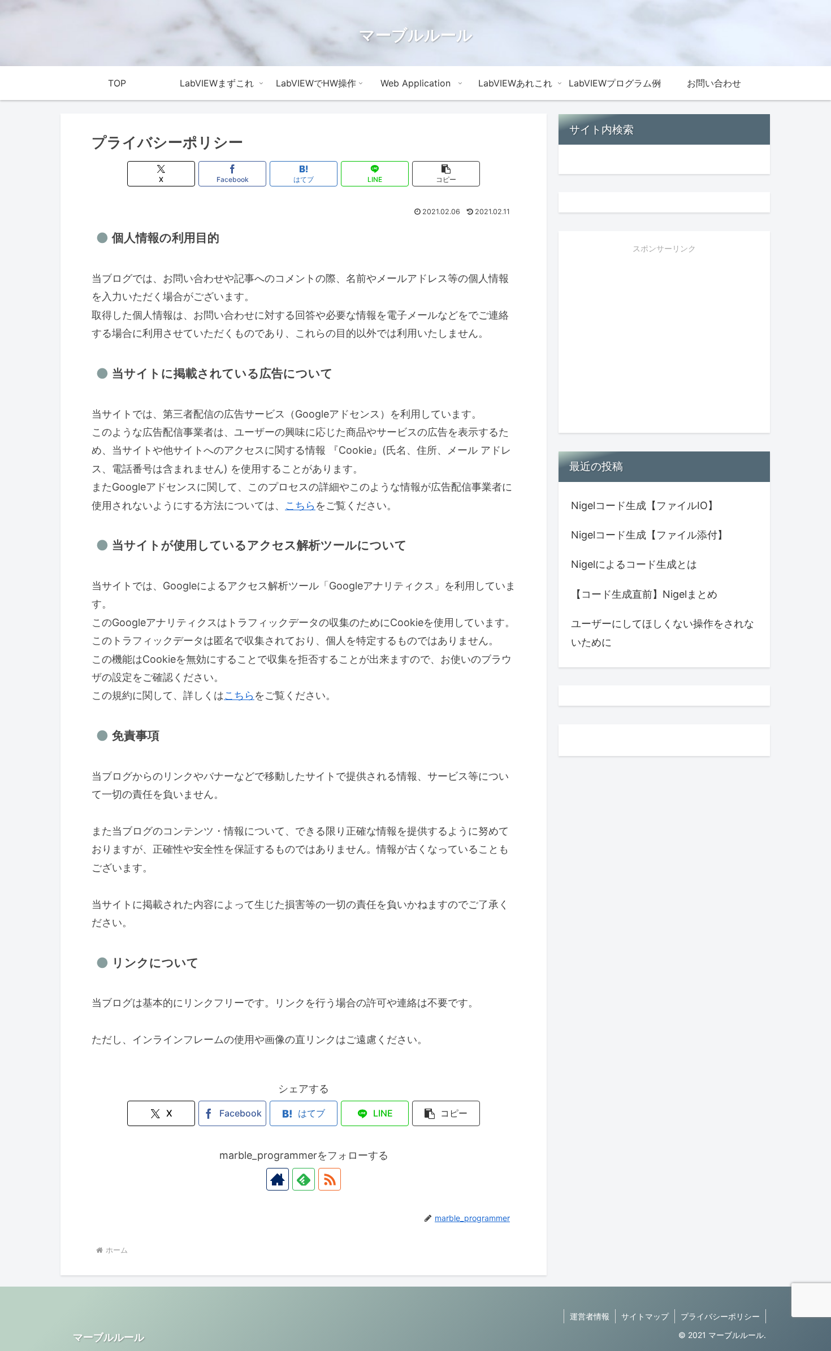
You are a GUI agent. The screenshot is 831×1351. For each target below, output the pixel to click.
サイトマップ (645, 1316)
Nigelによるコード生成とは (634, 564)
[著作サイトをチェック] (277, 1179)
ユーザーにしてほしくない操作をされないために (662, 633)
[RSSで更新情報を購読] (329, 1179)
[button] (446, 173)
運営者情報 (589, 1316)
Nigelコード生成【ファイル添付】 (649, 535)
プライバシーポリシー (720, 1316)
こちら (300, 505)
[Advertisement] (664, 343)
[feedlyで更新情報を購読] (303, 1179)
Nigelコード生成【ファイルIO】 (644, 505)
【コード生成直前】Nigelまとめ (644, 594)
